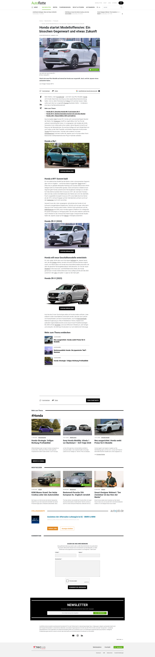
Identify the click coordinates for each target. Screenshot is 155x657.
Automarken (90, 7)
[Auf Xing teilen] (41, 108)
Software (73, 260)
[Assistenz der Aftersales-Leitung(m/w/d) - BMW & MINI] (35, 519)
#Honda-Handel (105, 437)
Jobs (109, 3)
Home (41, 21)
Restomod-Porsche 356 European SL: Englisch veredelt (76, 493)
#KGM (40, 489)
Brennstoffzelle (81, 318)
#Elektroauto (73, 437)
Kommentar (58, 559)
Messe (66, 215)
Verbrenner (50, 200)
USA (55, 273)
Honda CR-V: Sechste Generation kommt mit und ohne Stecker (65, 114)
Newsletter (98, 3)
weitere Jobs (52, 528)
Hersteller (57, 325)
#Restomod (73, 489)
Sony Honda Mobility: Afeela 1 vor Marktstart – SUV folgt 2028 (77, 441)
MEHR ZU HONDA (38, 461)
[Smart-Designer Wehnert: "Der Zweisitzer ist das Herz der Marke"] (109, 479)
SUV (55, 119)
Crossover (57, 121)
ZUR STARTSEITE (93, 400)
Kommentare (46, 91)
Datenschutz (109, 652)
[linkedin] (82, 635)
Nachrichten (46, 7)
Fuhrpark (55, 21)
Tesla (79, 183)
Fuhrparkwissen (64, 7)
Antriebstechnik (49, 133)
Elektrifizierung (49, 209)
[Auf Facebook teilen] (40, 96)
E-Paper (114, 3)
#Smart (103, 489)
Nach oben (119, 639)
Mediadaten (97, 647)
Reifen (55, 7)
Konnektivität (60, 97)
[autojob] (117, 511)
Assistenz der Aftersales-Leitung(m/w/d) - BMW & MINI (71, 517)
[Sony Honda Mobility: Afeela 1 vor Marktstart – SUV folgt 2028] (77, 427)
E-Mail (56, 552)
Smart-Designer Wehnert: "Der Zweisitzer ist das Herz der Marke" (107, 494)
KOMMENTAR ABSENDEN (77, 587)
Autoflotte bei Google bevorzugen (88, 91)
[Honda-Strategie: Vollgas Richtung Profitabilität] (46, 427)
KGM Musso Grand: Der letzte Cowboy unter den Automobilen (45, 493)
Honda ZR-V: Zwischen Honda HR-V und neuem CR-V (63, 111)
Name (80, 552)
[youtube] (73, 635)
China (68, 101)
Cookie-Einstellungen (119, 652)
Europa (66, 103)
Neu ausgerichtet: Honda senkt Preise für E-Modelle (107, 441)
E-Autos (54, 262)
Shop (104, 3)
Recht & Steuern (78, 7)
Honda (85, 97)
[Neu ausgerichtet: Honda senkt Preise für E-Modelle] (109, 427)
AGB (104, 652)
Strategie (47, 268)
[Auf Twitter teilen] (41, 100)
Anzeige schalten (67, 528)
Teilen (56, 91)
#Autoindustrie (42, 437)
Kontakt (107, 647)
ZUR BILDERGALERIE (67, 171)
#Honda (37, 416)
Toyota (47, 131)
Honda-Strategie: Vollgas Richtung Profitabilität (42, 441)
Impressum (98, 652)
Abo (121, 3)
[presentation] (122, 13)
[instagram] (78, 635)
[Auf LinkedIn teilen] (41, 104)
